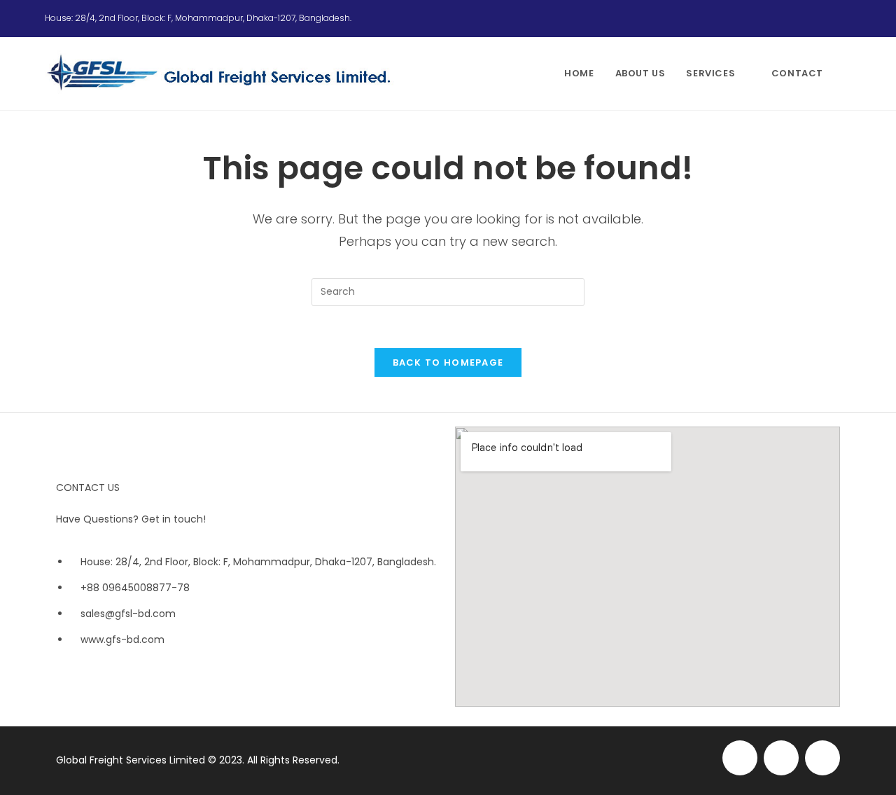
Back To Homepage (448, 362)
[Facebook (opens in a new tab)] (813, 18)
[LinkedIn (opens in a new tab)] (845, 18)
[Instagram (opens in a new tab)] (830, 18)
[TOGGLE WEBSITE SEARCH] (848, 73)
